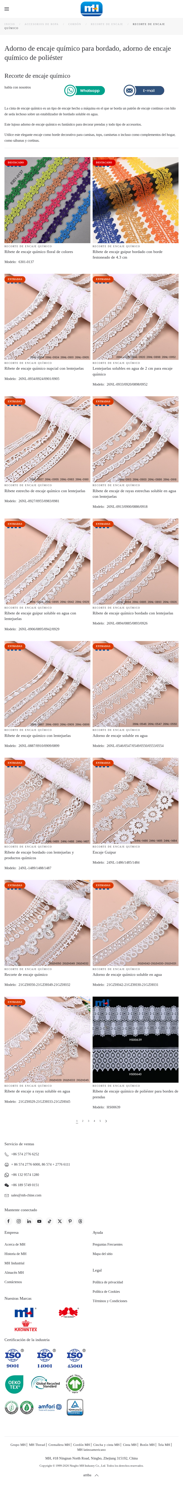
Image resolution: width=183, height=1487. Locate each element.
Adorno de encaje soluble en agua (120, 735)
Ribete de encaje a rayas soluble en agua (37, 1091)
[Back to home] (91, 9)
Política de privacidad (108, 1282)
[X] (60, 1221)
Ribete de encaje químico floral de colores (38, 251)
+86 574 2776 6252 (25, 1154)
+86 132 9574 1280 (25, 1175)
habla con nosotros (17, 87)
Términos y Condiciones (110, 1301)
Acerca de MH (14, 1244)
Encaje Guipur (104, 852)
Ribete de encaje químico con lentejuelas (37, 735)
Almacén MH (14, 1272)
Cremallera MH (59, 1445)
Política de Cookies (106, 1291)
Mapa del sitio (102, 1254)
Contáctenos (13, 1282)
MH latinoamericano (91, 1449)
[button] (6, 9)
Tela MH (164, 1445)
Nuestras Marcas (17, 1298)
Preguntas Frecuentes (108, 1244)
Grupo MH (18, 1445)
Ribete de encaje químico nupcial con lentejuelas (44, 368)
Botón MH (147, 1445)
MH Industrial (14, 1263)
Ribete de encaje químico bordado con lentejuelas (133, 613)
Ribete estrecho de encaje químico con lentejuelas (44, 491)
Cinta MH (130, 1445)
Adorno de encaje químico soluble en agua (127, 974)
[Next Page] (106, 1121)
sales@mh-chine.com (26, 1195)
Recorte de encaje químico (28, 246)
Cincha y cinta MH (106, 1445)
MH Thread (37, 1445)
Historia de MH (15, 1254)
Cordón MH (81, 1445)
